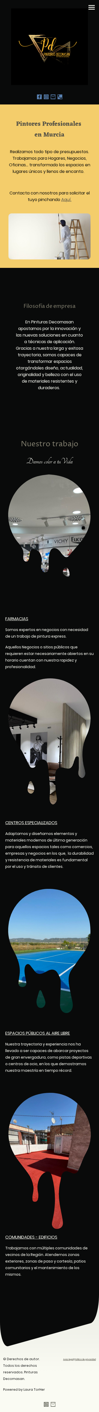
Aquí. (66, 200)
